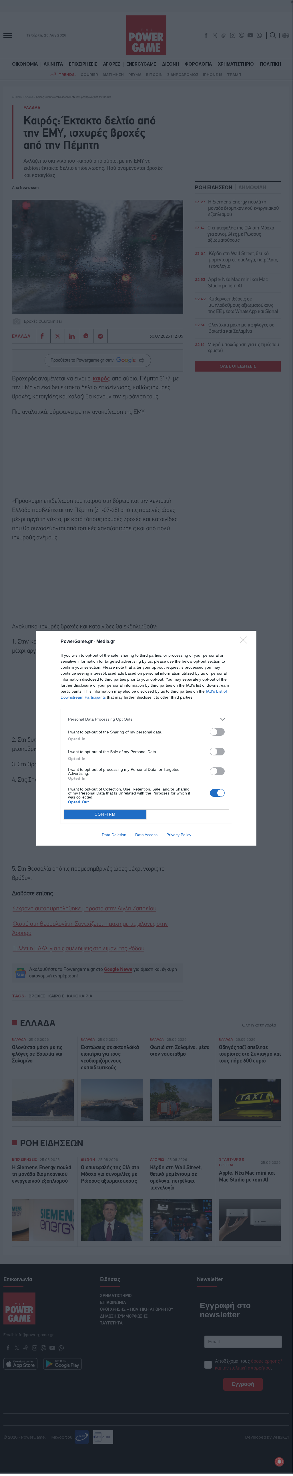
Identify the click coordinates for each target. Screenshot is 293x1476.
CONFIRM (105, 814)
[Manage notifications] (279, 1461)
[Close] (245, 641)
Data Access (146, 834)
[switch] (217, 732)
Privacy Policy (178, 834)
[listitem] (146, 719)
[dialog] (146, 738)
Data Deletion (114, 834)
